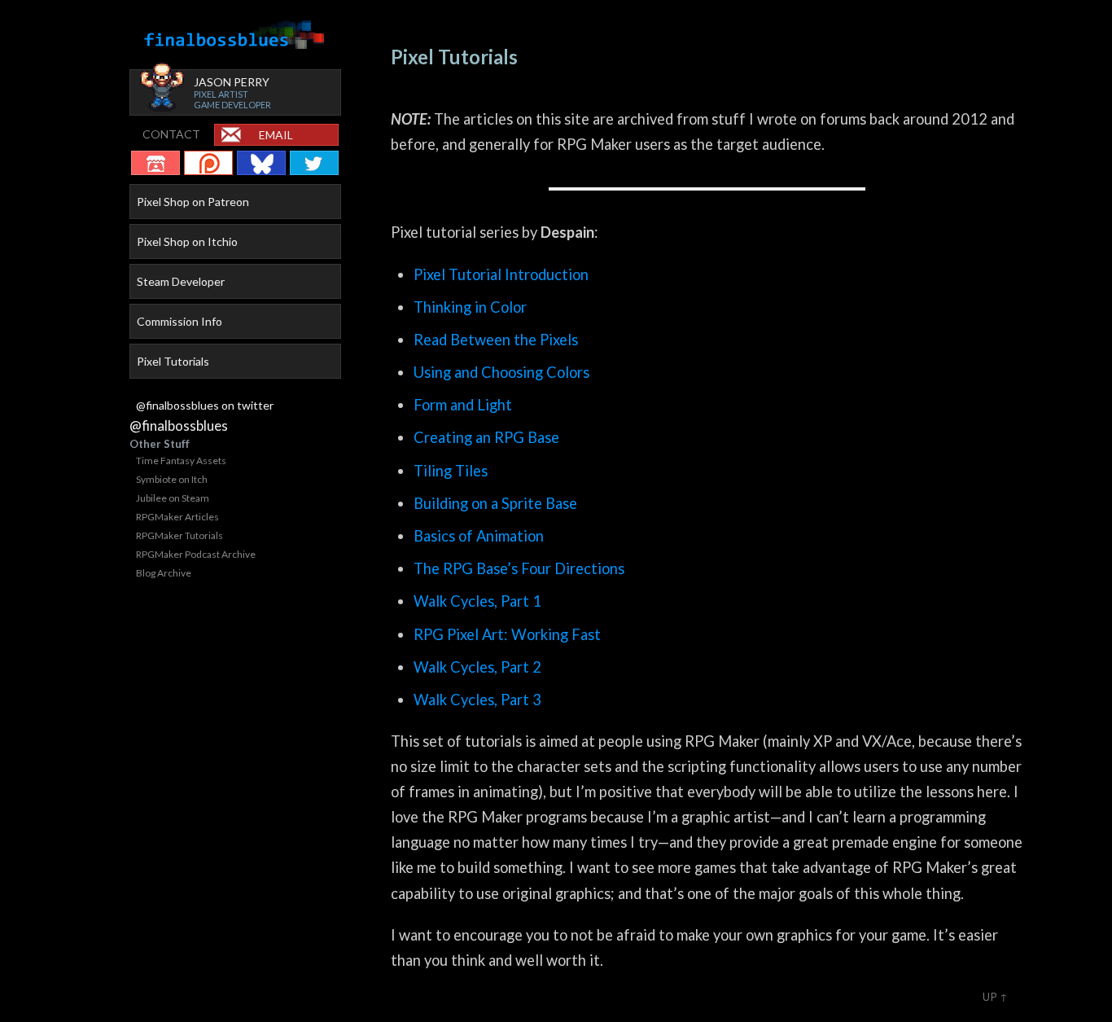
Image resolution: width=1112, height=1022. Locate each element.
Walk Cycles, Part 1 (477, 601)
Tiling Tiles (451, 471)
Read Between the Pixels (496, 340)
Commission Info (179, 321)
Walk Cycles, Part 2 (477, 667)
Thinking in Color (470, 307)
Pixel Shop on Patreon (193, 201)
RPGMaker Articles (177, 517)
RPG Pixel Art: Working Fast (507, 634)
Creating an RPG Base (486, 437)
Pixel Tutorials (173, 361)
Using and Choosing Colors (501, 372)
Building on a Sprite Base (495, 503)
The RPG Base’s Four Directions (519, 568)
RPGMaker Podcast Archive (196, 554)
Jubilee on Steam (172, 498)
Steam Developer (181, 281)
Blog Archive (163, 573)
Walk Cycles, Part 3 (477, 699)
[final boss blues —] (235, 35)
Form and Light (463, 405)
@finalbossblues (178, 425)
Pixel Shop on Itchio (187, 241)
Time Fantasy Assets (181, 460)
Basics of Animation (479, 536)
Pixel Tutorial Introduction (501, 274)
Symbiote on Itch (172, 479)
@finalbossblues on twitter (205, 405)
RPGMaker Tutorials (179, 535)
